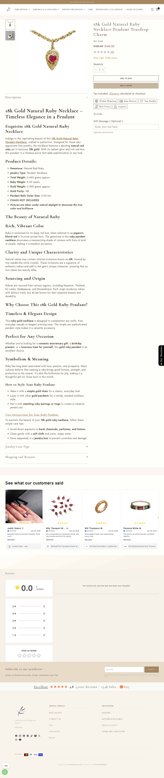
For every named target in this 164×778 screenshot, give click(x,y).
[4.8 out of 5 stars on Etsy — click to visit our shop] (59, 686)
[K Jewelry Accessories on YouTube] (20, 740)
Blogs (52, 738)
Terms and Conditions (113, 732)
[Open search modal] (152, 9)
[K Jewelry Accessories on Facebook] (16, 736)
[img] (102, 52)
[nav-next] (158, 517)
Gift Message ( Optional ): (108, 121)
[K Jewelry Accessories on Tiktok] (31, 736)
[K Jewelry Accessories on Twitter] (39, 736)
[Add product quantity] (103, 69)
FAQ (51, 725)
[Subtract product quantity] (96, 69)
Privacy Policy (109, 725)
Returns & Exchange (112, 719)
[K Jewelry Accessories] (8, 9)
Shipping (114, 93)
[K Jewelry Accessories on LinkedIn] (24, 736)
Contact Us (55, 719)
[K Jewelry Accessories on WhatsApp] (16, 740)
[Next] (100, 2)
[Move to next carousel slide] (157, 565)
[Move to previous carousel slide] (151, 565)
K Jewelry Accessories (75, 764)
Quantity (98, 64)
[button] (29, 606)
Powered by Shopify (100, 764)
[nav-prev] (5, 517)
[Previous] (63, 2)
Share (99, 114)
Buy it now (126, 85)
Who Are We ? (55, 713)
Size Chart (54, 732)
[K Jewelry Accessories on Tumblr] (35, 736)
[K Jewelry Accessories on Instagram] (20, 736)
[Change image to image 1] (10, 24)
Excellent (41, 687)
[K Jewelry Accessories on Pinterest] (28, 736)
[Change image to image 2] (10, 35)
